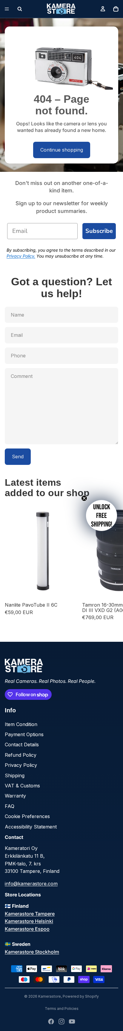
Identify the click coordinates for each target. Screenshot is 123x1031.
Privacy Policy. (21, 255)
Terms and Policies (62, 1008)
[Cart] (115, 8)
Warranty (15, 796)
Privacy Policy (21, 765)
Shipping (14, 775)
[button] (101, 515)
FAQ (9, 806)
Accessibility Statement (31, 827)
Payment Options (24, 734)
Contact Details (22, 744)
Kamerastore (49, 996)
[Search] (19, 8)
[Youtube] (72, 1021)
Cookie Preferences (27, 816)
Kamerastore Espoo (27, 929)
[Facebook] (51, 1021)
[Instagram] (61, 1021)
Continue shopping (61, 150)
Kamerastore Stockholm (32, 952)
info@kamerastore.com (31, 884)
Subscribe (99, 231)
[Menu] (7, 9)
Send (18, 457)
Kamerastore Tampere (30, 914)
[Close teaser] (84, 498)
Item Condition (21, 724)
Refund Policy (20, 755)
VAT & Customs (22, 786)
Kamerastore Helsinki (29, 921)
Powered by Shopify (81, 996)
